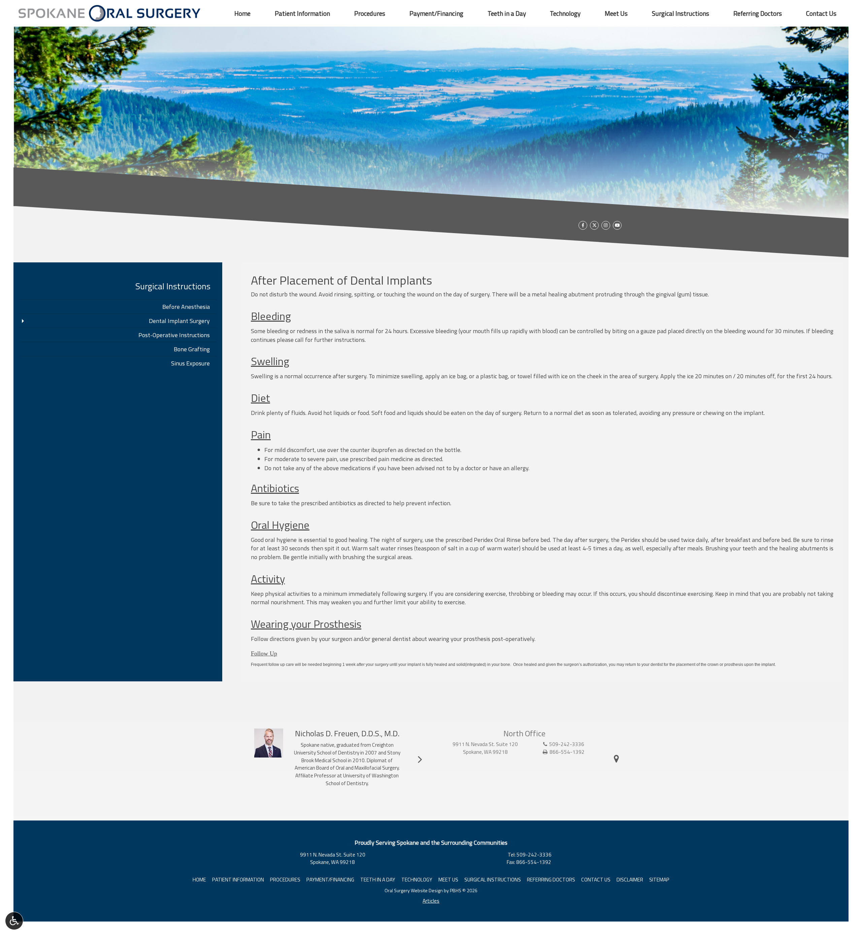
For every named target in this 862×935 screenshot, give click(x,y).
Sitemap (659, 879)
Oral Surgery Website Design (414, 890)
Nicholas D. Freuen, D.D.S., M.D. (347, 733)
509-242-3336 (566, 744)
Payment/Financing (436, 13)
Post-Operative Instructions (174, 335)
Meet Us (616, 13)
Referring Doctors (757, 13)
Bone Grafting (192, 349)
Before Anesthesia (186, 306)
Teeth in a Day (507, 13)
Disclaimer (630, 879)
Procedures (369, 13)
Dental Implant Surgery (179, 320)
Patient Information (302, 13)
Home (242, 13)
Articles (431, 901)
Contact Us (821, 13)
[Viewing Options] (14, 921)
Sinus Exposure (190, 363)
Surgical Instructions (680, 13)
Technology (565, 13)
